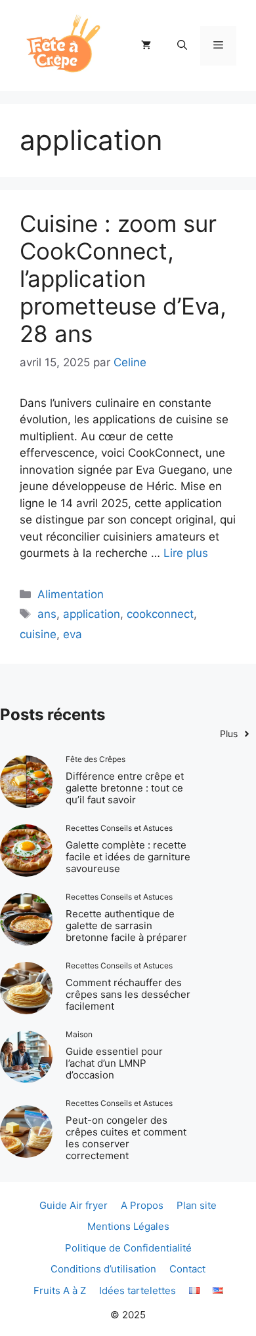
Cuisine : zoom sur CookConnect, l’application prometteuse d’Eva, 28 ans (123, 278)
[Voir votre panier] (146, 46)
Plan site (197, 1205)
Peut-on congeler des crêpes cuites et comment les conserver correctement (126, 1138)
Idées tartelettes (137, 1290)
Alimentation (70, 594)
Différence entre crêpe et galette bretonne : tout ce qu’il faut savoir (125, 788)
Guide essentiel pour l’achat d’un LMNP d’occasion (114, 1063)
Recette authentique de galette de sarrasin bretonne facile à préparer (126, 925)
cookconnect (160, 613)
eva (72, 634)
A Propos (142, 1205)
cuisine (38, 634)
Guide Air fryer (73, 1205)
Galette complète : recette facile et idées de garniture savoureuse (128, 857)
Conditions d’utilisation (103, 1269)
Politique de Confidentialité (128, 1248)
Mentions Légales (128, 1226)
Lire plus (185, 553)
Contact (187, 1269)
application (91, 613)
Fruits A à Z (59, 1290)
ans (46, 613)
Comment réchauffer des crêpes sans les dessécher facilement (128, 994)
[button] (182, 46)
